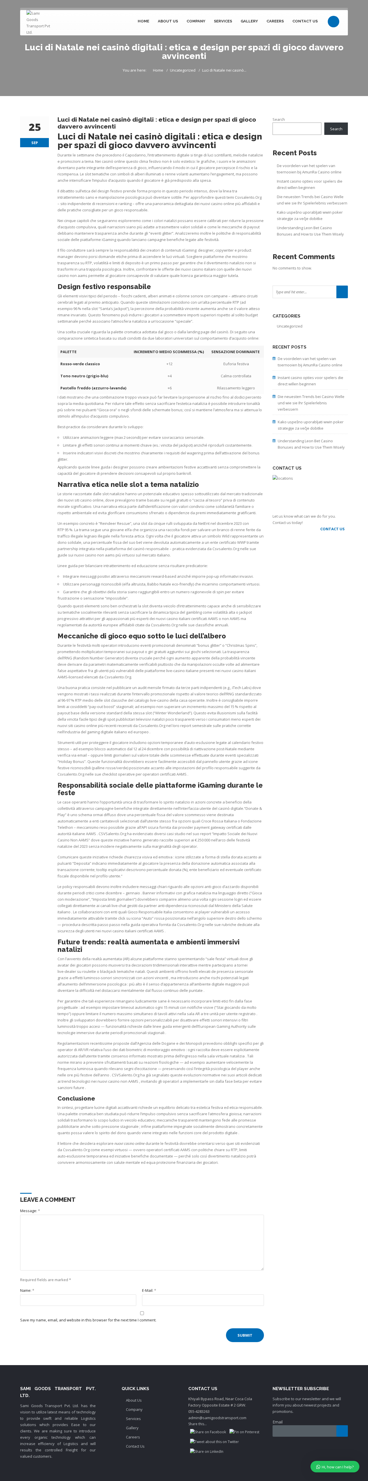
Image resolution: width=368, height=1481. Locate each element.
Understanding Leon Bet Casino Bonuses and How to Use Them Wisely (310, 231)
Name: (27, 1290)
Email (278, 1422)
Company (196, 21)
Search (279, 119)
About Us (168, 21)
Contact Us (305, 21)
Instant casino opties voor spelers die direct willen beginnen (309, 184)
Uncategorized (182, 70)
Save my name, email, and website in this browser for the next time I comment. (88, 1320)
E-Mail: (149, 1290)
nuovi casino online (217, 203)
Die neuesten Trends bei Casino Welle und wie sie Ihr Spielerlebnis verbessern (312, 200)
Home (143, 21)
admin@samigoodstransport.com (217, 1417)
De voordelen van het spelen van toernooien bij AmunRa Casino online (309, 169)
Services (223, 21)
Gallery (249, 21)
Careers (275, 21)
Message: (30, 1210)
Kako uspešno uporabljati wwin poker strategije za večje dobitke (310, 215)
